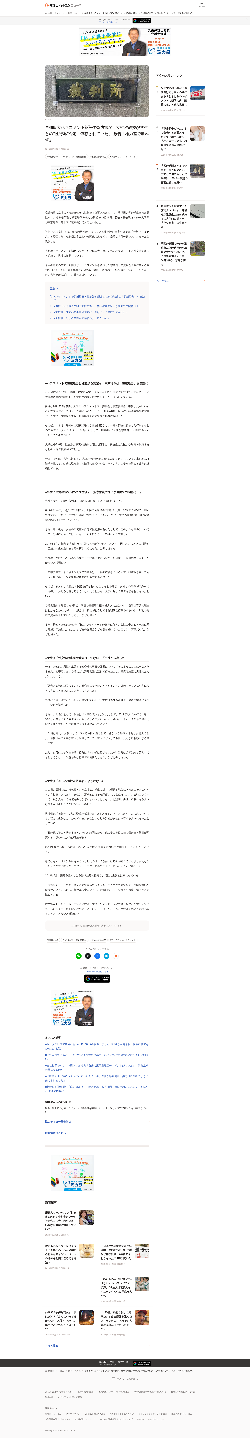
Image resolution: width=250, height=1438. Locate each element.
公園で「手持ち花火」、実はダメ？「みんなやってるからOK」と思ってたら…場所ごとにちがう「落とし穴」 (60, 1320)
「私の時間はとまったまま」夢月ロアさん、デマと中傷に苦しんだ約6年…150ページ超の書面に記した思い (174, 174)
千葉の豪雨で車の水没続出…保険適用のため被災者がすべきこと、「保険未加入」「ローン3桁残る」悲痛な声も (174, 254)
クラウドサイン (73, 1413)
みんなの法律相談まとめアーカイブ (116, 1419)
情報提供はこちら (55, 1133)
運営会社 (49, 1397)
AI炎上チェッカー (156, 1419)
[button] (116, 956)
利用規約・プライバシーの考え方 (114, 1391)
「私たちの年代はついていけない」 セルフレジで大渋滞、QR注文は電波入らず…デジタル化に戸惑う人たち (116, 1287)
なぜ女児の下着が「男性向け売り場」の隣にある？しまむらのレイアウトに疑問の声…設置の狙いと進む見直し (174, 96)
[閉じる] (247, 19)
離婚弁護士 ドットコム (85, 1419)
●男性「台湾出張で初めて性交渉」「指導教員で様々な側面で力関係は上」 (97, 306)
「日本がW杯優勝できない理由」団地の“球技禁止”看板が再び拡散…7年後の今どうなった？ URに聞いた (116, 1252)
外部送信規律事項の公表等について (150, 1391)
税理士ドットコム (53, 1413)
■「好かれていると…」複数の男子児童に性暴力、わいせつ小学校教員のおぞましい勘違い (96, 1057)
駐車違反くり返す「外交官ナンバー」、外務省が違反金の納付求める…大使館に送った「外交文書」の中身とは (174, 216)
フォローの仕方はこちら (108, 22)
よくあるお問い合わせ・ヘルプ (59, 1391)
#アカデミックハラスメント (123, 156)
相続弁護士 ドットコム (181, 1413)
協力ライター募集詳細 (58, 1121)
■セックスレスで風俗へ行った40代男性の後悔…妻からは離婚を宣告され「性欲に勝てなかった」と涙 (97, 1046)
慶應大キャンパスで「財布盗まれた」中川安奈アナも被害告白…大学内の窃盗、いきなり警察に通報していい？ (60, 1221)
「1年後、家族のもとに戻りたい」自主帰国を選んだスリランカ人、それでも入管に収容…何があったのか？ (116, 1320)
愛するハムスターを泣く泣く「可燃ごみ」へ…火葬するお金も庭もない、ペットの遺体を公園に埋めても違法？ (60, 1254)
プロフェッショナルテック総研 (152, 1413)
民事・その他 (74, 13)
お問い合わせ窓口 (86, 1391)
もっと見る (51, 1345)
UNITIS (140, 1419)
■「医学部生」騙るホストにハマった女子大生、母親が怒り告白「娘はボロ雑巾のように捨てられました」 (96, 1078)
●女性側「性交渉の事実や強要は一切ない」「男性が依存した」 (91, 312)
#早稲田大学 (52, 156)
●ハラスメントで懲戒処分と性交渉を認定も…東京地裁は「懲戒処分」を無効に (99, 298)
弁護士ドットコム (56, 13)
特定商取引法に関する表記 (183, 1391)
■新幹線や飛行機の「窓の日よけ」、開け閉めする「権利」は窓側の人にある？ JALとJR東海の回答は (96, 1089)
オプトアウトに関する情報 (70, 1397)
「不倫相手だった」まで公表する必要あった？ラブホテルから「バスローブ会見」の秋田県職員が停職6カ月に (174, 138)
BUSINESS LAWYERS (95, 1413)
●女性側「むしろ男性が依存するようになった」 (82, 318)
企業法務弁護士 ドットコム (57, 1419)
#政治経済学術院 (98, 156)
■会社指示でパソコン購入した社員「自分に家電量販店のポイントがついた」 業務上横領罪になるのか (96, 1067)
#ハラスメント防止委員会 (74, 156)
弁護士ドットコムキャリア (122, 1413)
